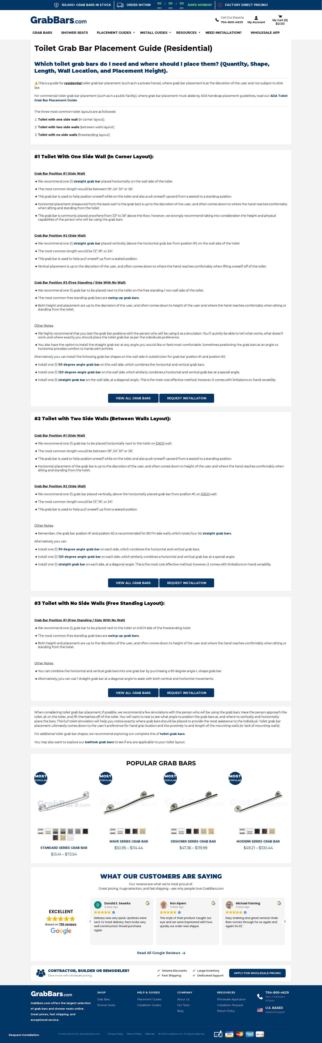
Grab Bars (103, 999)
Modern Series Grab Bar (258, 841)
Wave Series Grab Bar (128, 841)
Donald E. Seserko (117, 903)
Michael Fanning (248, 903)
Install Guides (153, 32)
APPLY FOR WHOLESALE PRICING (257, 973)
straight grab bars (217, 533)
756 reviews (67, 924)
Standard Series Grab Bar (63, 848)
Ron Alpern (178, 903)
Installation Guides (149, 1005)
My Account (256, 22)
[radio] (40, 831)
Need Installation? (224, 32)
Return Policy (226, 1011)
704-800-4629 (232, 22)
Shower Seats (106, 1005)
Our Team (183, 1005)
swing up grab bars (123, 298)
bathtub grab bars (99, 742)
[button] (285, 921)
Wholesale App (265, 32)
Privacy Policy (115, 1033)
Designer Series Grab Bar (193, 841)
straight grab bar (87, 181)
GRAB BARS (42, 32)
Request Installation (186, 398)
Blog (180, 1011)
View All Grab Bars (133, 398)
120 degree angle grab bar (79, 372)
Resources (186, 32)
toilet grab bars (172, 734)
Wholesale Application (231, 999)
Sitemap (149, 1033)
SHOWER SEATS (74, 32)
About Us (183, 999)
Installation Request (230, 1005)
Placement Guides (114, 32)
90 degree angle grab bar (79, 364)
